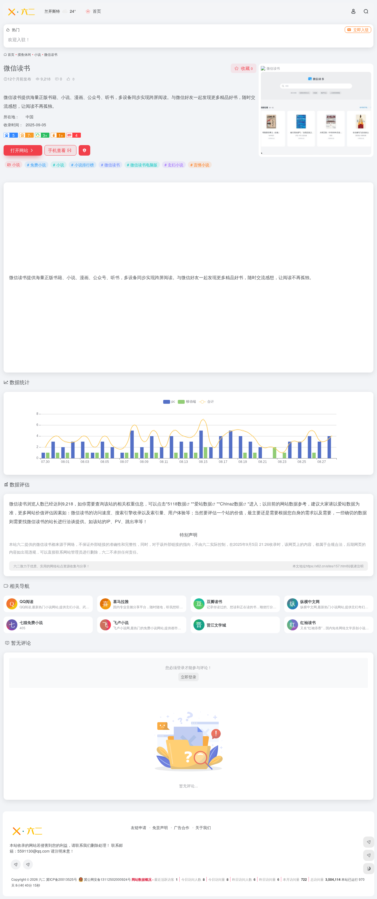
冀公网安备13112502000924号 (107, 879)
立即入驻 (361, 29)
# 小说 (58, 164)
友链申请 (138, 827)
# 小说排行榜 (82, 164)
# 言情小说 (199, 164)
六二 (42, 879)
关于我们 (203, 827)
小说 (37, 54)
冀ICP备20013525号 (61, 879)
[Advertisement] (188, 231)
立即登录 (188, 677)
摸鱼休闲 (24, 54)
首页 (11, 54)
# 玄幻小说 (173, 164)
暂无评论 (21, 642)
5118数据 (177, 503)
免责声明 (160, 827)
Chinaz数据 (231, 503)
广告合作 (181, 827)
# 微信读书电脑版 (142, 164)
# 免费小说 (36, 164)
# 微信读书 (110, 164)
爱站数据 (203, 503)
